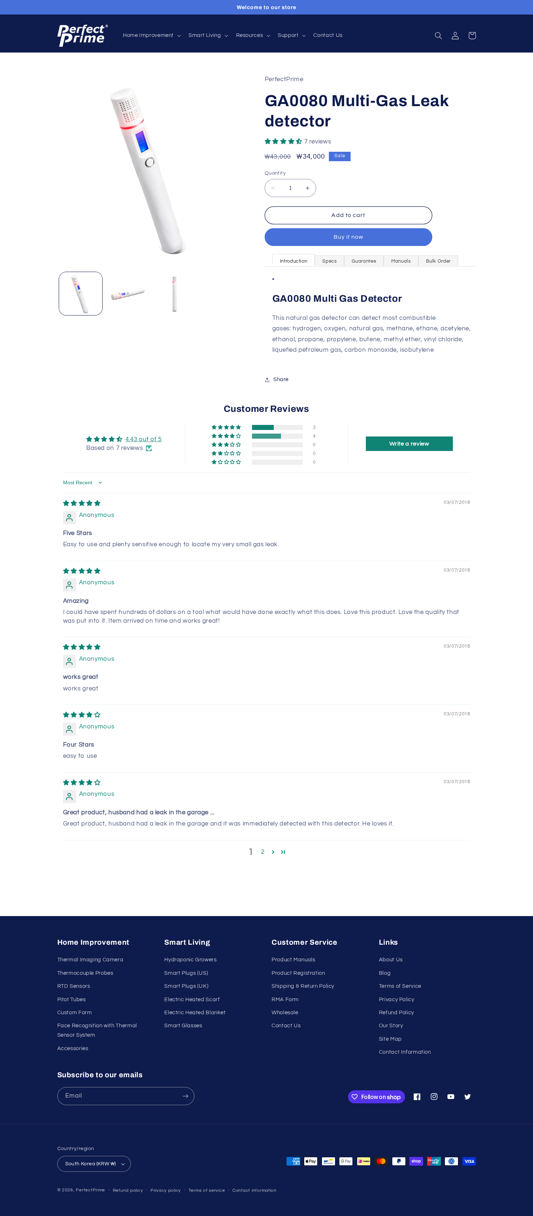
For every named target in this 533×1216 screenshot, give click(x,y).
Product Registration (298, 973)
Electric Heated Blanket (195, 1012)
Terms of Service (400, 986)
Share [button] (281, 379)
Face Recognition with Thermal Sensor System (97, 1030)
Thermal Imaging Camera (90, 959)
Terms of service (207, 1190)
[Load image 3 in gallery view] (174, 293)
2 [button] (263, 852)
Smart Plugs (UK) (186, 986)
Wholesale (285, 1012)
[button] (151, 36)
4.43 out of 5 (143, 439)
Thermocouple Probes (85, 973)
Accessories (72, 1048)
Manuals (400, 261)
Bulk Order (438, 261)
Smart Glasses (183, 1025)
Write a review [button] (409, 444)
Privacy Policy (396, 999)
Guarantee (364, 261)
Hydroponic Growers (190, 959)
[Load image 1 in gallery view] (80, 293)
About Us (391, 959)
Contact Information (405, 1052)
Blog (385, 973)
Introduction (293, 261)
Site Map (390, 1039)
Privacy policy (165, 1190)
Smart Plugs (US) (186, 973)
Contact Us (286, 1025)
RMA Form (285, 999)
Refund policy (128, 1190)
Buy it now (349, 237)
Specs (329, 261)
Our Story (391, 1025)
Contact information (254, 1190)
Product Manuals (293, 959)
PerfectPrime (90, 1190)
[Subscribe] (185, 1096)
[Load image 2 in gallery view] (127, 293)
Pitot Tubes (71, 999)
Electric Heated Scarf (192, 999)
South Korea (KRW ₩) (90, 1163)
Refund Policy (396, 1012)
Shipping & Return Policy (303, 986)
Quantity (275, 173)
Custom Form (74, 1012)
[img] (82, 503)
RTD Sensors (73, 986)
